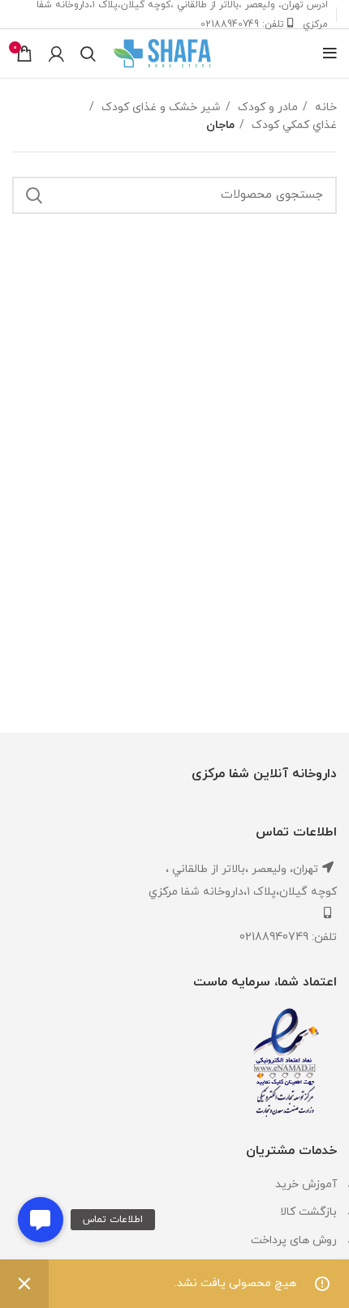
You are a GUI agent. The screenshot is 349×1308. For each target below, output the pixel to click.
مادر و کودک (266, 107)
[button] (40, 1219)
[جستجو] (88, 53)
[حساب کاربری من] (56, 53)
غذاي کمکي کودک (292, 125)
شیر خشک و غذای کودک (159, 107)
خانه (324, 107)
